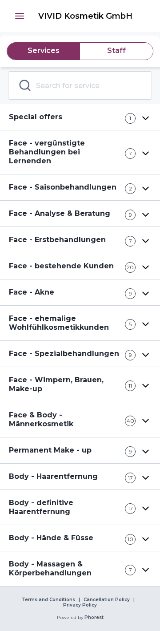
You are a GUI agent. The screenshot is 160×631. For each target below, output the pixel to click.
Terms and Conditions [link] (48, 600)
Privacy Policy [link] (80, 605)
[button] (19, 16)
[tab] (43, 51)
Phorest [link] (94, 617)
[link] (85, 16)
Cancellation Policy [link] (107, 600)
